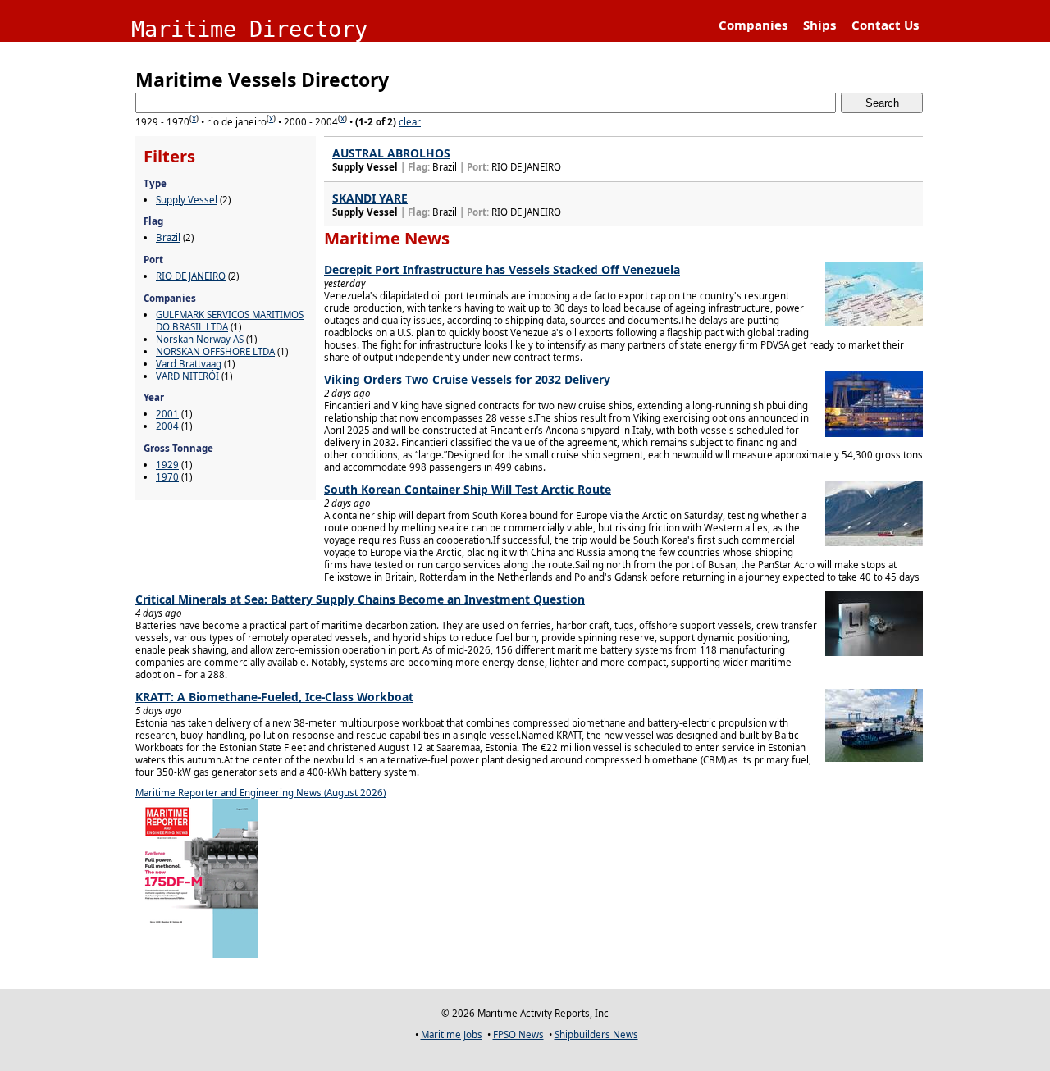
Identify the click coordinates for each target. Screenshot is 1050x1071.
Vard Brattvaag (188, 364)
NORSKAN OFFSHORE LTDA (215, 351)
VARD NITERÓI (187, 376)
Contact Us (885, 24)
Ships (819, 24)
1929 (167, 464)
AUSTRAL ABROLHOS (391, 153)
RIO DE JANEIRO (191, 276)
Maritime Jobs (451, 1034)
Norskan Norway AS (200, 339)
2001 (167, 414)
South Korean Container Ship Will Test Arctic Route (467, 489)
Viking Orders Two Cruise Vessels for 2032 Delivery (467, 379)
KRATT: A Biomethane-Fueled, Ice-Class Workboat (274, 696)
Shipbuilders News (596, 1034)
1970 (167, 477)
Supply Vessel (186, 200)
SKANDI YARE (370, 198)
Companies (753, 24)
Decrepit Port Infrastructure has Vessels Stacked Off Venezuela (502, 269)
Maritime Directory (249, 29)
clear (410, 122)
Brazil (168, 237)
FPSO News (518, 1034)
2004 (167, 426)
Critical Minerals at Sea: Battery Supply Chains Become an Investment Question (360, 599)
